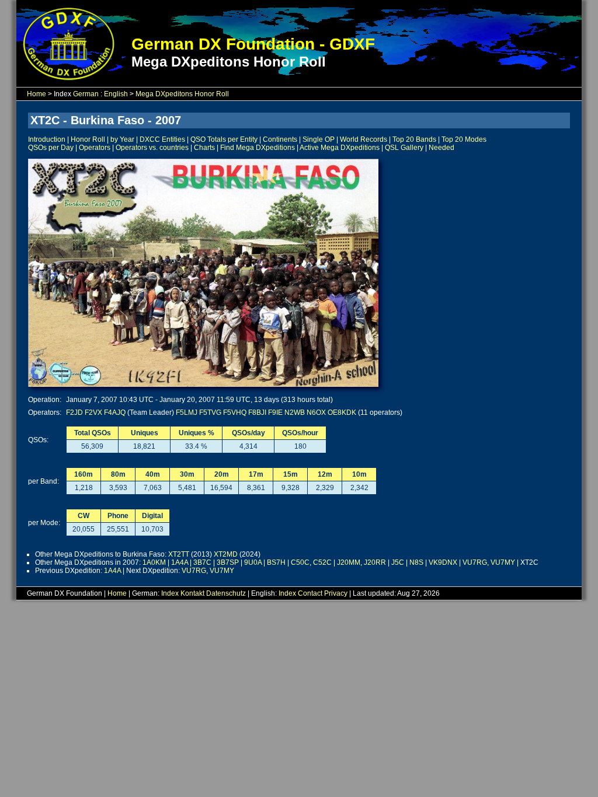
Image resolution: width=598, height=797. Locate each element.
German (86, 94)
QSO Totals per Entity (224, 139)
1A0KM (154, 562)
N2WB (294, 412)
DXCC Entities (162, 139)
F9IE (275, 412)
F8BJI (257, 412)
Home (36, 94)
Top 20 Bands (414, 139)
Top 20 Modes (463, 139)
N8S (416, 562)
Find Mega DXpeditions (257, 148)
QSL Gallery (404, 148)
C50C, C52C (311, 562)
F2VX (93, 412)
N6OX (316, 412)
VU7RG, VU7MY (489, 562)
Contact (310, 593)
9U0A (253, 562)
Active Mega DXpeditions (340, 148)
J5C (397, 562)
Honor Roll (88, 139)
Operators (94, 148)
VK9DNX (443, 562)
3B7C (202, 562)
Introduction (46, 139)
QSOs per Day (51, 148)
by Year (122, 139)
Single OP (319, 139)
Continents (280, 139)
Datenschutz (226, 593)
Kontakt (192, 593)
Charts (204, 148)
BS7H (276, 562)
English (116, 94)
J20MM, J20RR (361, 562)
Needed (441, 148)
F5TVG (210, 412)
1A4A (179, 562)
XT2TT (178, 554)
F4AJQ (115, 412)
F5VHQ (234, 412)
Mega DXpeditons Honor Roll (182, 94)
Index (170, 593)
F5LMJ (186, 412)
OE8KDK (342, 412)
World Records (363, 139)
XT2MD (226, 554)
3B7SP (228, 562)
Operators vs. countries (152, 148)
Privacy (335, 593)
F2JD (74, 412)
